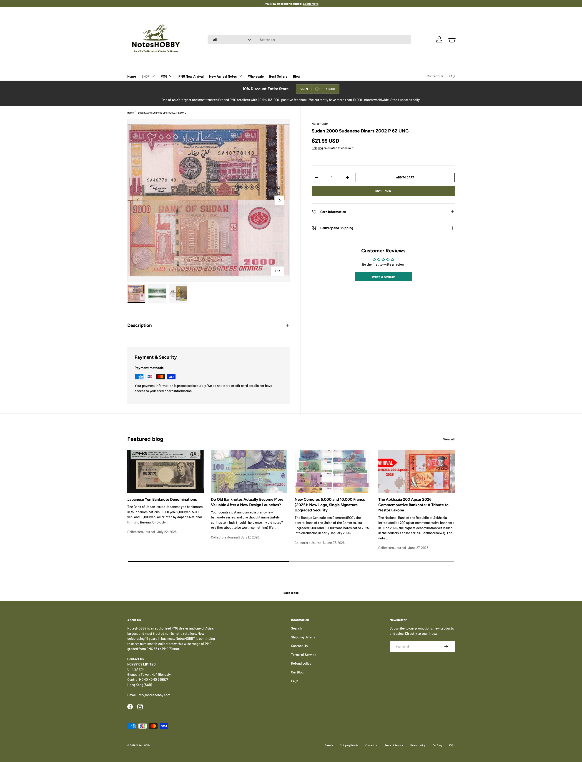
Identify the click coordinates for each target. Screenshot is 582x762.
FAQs (294, 681)
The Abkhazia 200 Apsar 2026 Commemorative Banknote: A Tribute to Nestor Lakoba (413, 505)
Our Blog (297, 672)
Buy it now (383, 191)
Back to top (291, 592)
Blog (296, 76)
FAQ (452, 76)
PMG (164, 76)
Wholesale (256, 76)
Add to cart (405, 177)
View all (449, 439)
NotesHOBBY (320, 123)
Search (296, 628)
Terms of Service (303, 655)
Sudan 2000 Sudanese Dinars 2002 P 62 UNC (162, 112)
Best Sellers (278, 76)
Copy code (327, 89)
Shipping (317, 148)
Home (131, 76)
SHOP (145, 76)
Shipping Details (303, 637)
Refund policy (301, 663)
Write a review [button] (383, 277)
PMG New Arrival (191, 76)
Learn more (306, 3)
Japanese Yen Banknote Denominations (162, 499)
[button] (452, 39)
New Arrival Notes (223, 76)
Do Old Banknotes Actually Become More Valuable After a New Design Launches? (247, 502)
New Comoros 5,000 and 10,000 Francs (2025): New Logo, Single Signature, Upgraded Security (330, 505)
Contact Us (435, 76)
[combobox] (309, 39)
